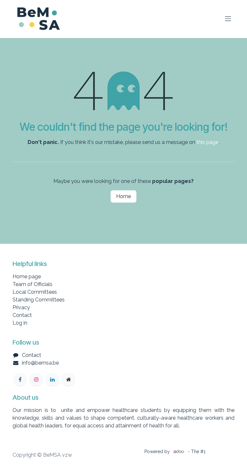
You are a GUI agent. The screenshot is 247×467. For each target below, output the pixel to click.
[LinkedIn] (52, 379)
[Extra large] (68, 379)
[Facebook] (20, 379)
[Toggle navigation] (228, 18)
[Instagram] (36, 379)
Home (123, 196)
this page (207, 142)
